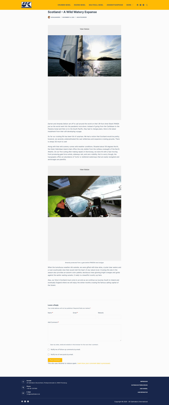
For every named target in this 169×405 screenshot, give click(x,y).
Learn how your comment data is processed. (93, 363)
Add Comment (53, 322)
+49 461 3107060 (32, 388)
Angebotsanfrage (115, 5)
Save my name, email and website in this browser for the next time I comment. (74, 344)
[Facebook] (137, 5)
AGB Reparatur (143, 392)
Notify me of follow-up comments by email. (65, 349)
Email (75, 313)
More (128, 5)
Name (50, 313)
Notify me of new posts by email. (62, 354)
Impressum (144, 381)
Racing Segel (79, 5)
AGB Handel (144, 388)
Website (101, 313)
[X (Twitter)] (140, 5)
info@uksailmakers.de (33, 394)
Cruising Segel (64, 5)
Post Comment (55, 360)
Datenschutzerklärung (139, 385)
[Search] (147, 5)
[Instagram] (143, 5)
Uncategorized (82, 17)
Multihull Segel (96, 5)
